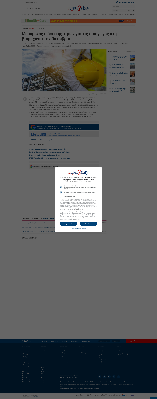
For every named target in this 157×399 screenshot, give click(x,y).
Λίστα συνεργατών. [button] (79, 209)
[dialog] (78, 199)
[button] (78, 196)
